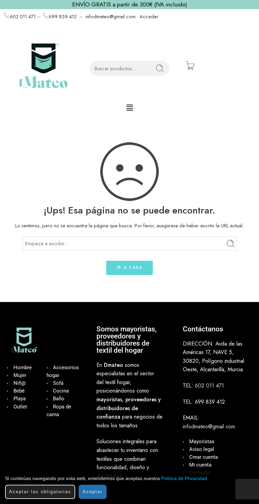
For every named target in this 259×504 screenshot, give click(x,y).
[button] (129, 107)
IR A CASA (129, 267)
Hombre (22, 368)
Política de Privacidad (184, 478)
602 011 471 (23, 16)
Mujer (19, 375)
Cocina (61, 391)
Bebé (19, 391)
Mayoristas (201, 442)
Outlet (20, 407)
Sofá (58, 383)
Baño (58, 399)
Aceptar (93, 491)
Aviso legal (201, 449)
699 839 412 (63, 16)
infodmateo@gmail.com (111, 16)
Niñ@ (19, 383)
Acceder (149, 16)
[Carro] (190, 65)
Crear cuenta (203, 457)
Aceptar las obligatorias (40, 491)
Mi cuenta (200, 465)
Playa (19, 399)
